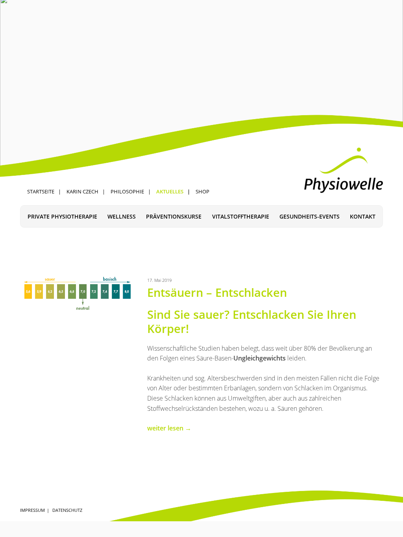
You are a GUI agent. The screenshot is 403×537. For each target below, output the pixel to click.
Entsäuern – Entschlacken (217, 292)
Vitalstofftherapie (240, 216)
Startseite (40, 191)
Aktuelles (169, 191)
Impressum (32, 510)
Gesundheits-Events (309, 216)
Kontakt (362, 216)
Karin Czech (82, 191)
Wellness (121, 216)
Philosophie (127, 191)
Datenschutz (67, 510)
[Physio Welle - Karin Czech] (343, 170)
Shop (202, 191)
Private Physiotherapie (62, 216)
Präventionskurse (174, 216)
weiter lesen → (169, 428)
